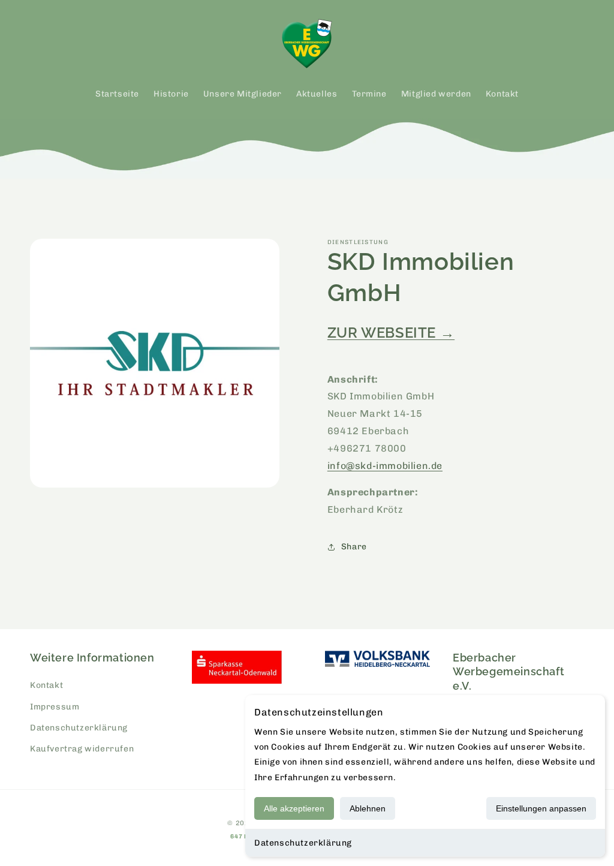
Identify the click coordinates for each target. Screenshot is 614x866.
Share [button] (354, 547)
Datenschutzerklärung (303, 843)
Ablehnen (368, 808)
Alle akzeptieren (294, 808)
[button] (43, 44)
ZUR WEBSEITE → (391, 332)
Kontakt (46, 685)
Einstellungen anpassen (541, 808)
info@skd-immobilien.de (385, 465)
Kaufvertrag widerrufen (82, 749)
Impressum (54, 707)
